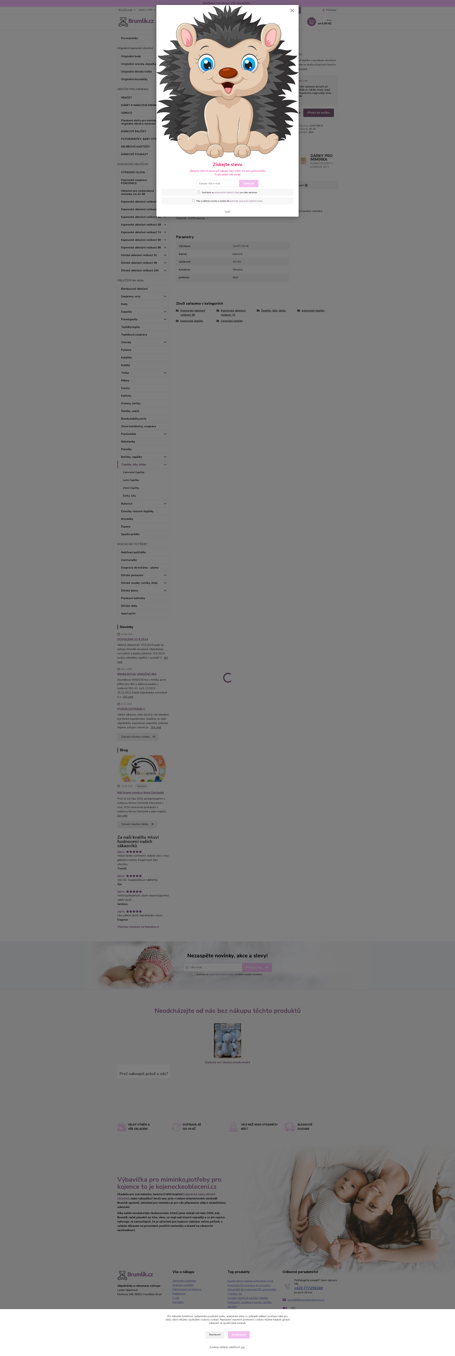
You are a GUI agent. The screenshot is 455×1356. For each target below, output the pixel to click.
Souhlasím (239, 1335)
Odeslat (249, 183)
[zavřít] (292, 10)
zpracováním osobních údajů (227, 192)
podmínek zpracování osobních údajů (246, 201)
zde (243, 1347)
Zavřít (227, 211)
